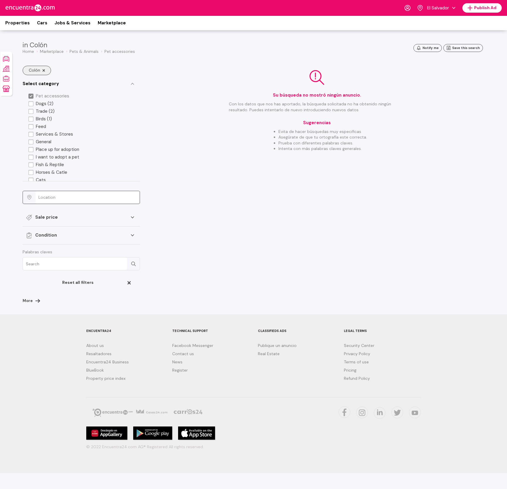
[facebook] (344, 412)
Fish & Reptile (50, 165)
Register (180, 370)
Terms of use (356, 362)
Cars (42, 23)
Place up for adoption (57, 149)
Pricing (350, 370)
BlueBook (95, 370)
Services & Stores (54, 134)
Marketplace (112, 23)
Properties (17, 23)
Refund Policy (357, 378)
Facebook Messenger (192, 345)
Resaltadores (98, 353)
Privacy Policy (357, 353)
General (43, 142)
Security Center (359, 345)
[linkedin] (380, 413)
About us (95, 345)
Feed (41, 126)
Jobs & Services (72, 23)
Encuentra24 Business (107, 362)
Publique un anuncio (277, 345)
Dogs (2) (44, 104)
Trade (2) (45, 111)
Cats (41, 180)
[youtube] (415, 412)
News (177, 362)
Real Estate (269, 353)
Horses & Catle (51, 172)
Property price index (106, 378)
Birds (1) (44, 119)
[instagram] (362, 412)
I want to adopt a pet (57, 157)
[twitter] (397, 412)
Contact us (183, 353)
